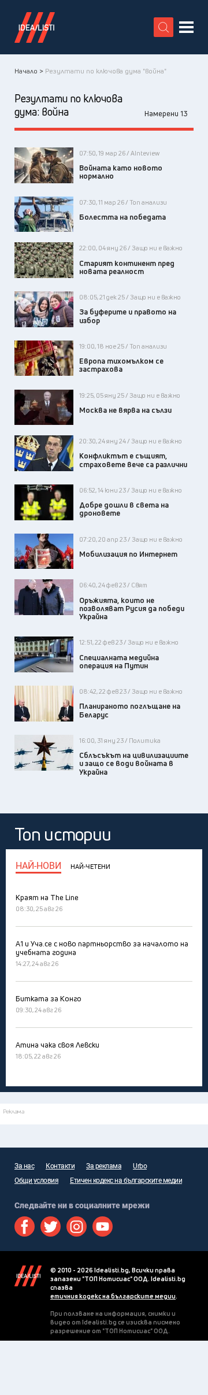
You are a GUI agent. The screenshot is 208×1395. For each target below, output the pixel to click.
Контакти (60, 1166)
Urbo (140, 1166)
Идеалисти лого (34, 27)
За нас (24, 1166)
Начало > (28, 70)
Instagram (76, 1226)
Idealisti (28, 1276)
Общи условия (36, 1180)
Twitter (50, 1226)
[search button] (163, 27)
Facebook (24, 1226)
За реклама (103, 1166)
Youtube (102, 1226)
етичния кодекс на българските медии (113, 1296)
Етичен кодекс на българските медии (126, 1180)
